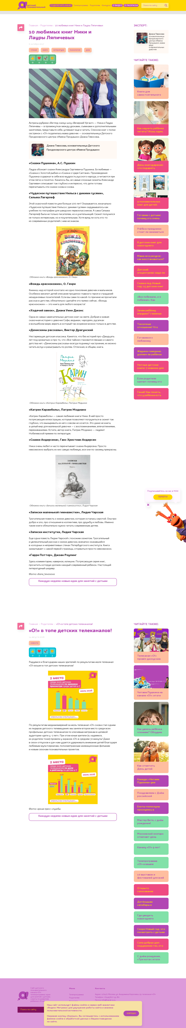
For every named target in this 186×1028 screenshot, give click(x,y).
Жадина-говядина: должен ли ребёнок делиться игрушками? (149, 353)
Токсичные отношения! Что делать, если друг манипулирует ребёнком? (148, 326)
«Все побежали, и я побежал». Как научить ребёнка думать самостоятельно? (149, 299)
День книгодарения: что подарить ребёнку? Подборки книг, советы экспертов (150, 167)
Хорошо (131, 1013)
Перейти (162, 497)
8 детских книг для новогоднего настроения (149, 244)
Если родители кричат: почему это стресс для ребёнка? (150, 381)
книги (45, 50)
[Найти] (166, 5)
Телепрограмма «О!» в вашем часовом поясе (147, 863)
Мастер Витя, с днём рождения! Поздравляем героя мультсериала (150, 822)
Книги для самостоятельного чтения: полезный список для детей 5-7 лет (150, 94)
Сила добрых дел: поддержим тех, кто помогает (150, 945)
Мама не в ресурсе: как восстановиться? (150, 257)
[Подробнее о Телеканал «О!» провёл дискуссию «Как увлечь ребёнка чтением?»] (151, 646)
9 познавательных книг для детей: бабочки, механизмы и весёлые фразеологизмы (151, 204)
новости (34, 643)
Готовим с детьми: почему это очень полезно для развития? (149, 217)
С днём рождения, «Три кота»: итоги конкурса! (148, 958)
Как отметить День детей (146, 767)
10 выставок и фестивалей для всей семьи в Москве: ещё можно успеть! (150, 877)
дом (88, 50)
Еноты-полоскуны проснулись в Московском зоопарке (148, 809)
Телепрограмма (81, 5)
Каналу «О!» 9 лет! (148, 847)
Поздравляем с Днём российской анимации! (150, 795)
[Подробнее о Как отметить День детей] (151, 756)
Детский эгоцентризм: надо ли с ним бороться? (151, 272)
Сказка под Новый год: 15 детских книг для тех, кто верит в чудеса (150, 285)
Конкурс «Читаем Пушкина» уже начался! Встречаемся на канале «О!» (151, 781)
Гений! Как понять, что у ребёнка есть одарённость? (149, 394)
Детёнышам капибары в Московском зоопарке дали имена (150, 904)
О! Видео (117, 5)
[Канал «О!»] (31, 5)
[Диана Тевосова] (142, 38)
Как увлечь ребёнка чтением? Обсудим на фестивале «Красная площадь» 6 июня (150, 731)
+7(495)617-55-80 (111, 997)
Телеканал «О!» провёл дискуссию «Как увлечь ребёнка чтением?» (150, 658)
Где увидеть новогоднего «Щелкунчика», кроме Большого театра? (151, 917)
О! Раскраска (131, 5)
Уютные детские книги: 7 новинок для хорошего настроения (151, 367)
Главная (33, 26)
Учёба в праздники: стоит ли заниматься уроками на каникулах (150, 231)
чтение (34, 50)
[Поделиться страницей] (20, 27)
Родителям (95, 5)
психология (75, 50)
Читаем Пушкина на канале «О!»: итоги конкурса (150, 694)
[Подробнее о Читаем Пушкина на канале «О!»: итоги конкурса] (151, 682)
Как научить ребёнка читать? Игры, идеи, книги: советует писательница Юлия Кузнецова (150, 130)
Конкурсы (106, 5)
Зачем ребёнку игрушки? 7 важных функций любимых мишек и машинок (149, 313)
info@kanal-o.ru (108, 1000)
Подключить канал (61, 5)
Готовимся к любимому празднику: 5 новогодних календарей (145, 340)
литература (58, 50)
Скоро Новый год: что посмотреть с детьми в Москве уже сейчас (151, 931)
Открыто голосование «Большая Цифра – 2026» (149, 890)
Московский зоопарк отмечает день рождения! (150, 836)
